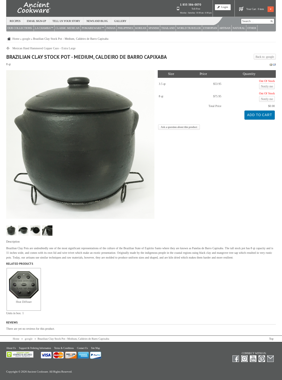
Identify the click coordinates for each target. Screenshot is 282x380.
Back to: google (265, 56)
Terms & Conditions (64, 348)
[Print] (271, 65)
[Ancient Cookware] (28, 8)
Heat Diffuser (24, 301)
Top (271, 338)
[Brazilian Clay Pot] (80, 217)
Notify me (267, 86)
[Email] (274, 65)
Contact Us (82, 348)
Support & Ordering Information (35, 348)
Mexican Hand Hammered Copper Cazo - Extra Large (44, 48)
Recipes (15, 21)
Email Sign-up (36, 21)
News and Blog (97, 21)
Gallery (120, 21)
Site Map (95, 348)
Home (15, 38)
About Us (11, 348)
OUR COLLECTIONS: (20, 28)
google (26, 38)
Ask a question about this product (179, 127)
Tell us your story (66, 21)
